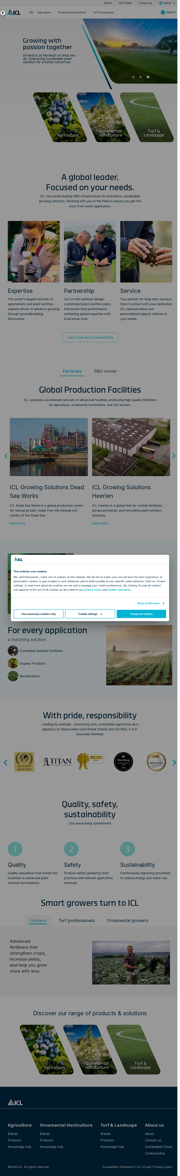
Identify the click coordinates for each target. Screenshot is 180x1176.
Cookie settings (86, 613)
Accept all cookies (140, 613)
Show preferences (147, 603)
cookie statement (118, 589)
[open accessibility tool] (3, 13)
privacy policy (91, 589)
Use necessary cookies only (37, 613)
